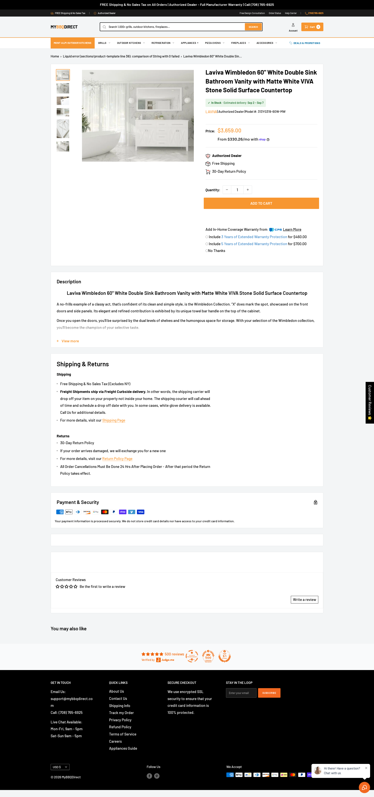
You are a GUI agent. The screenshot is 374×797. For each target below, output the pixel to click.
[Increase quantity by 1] (248, 190)
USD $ (57, 767)
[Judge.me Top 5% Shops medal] (224, 656)
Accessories (265, 42)
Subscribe (269, 692)
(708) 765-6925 (315, 13)
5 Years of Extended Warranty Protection (254, 243)
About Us (116, 691)
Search (253, 27)
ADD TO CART (261, 203)
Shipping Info (119, 705)
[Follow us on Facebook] (149, 775)
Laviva (211, 112)
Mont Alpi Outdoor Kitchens (73, 42)
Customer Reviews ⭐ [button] (370, 402)
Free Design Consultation (252, 13)
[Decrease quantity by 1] (227, 190)
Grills (102, 42)
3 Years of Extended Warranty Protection (254, 236)
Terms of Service (122, 734)
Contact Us (118, 698)
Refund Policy (120, 727)
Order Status (275, 13)
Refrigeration (161, 42)
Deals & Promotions (307, 43)
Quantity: (213, 190)
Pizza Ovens (213, 42)
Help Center (291, 13)
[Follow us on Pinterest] (157, 775)
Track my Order (121, 712)
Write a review (304, 599)
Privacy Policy (120, 720)
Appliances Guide (123, 748)
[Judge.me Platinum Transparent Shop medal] (192, 656)
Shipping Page (113, 420)
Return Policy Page (117, 458)
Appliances (189, 42)
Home (55, 56)
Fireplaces (238, 42)
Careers (115, 741)
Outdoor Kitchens (129, 42)
